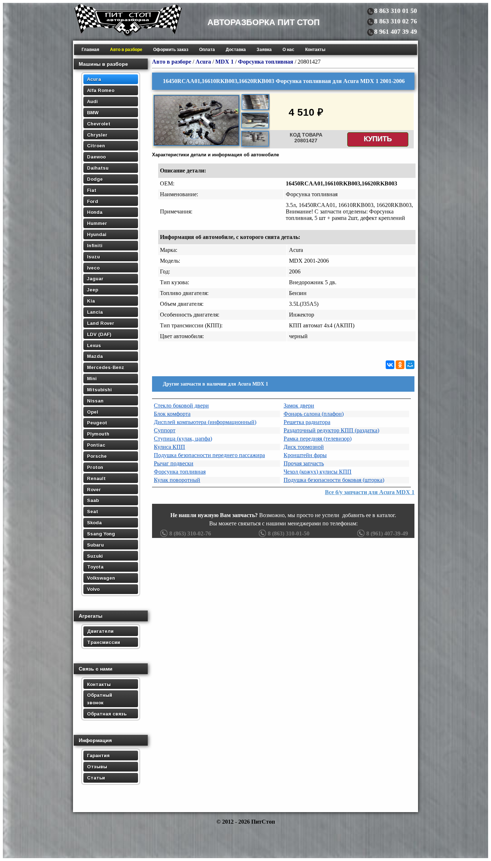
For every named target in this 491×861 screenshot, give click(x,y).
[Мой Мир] (410, 364)
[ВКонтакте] (390, 364)
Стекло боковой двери (181, 405)
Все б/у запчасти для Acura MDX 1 (369, 492)
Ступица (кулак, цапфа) (183, 439)
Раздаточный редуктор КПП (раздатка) (331, 430)
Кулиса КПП (169, 447)
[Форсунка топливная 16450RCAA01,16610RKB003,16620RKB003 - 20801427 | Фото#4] (255, 145)
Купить (378, 139)
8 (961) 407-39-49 (387, 533)
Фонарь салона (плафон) (314, 414)
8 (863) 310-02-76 (190, 533)
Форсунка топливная (180, 472)
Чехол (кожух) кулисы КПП (318, 472)
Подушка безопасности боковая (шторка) (334, 480)
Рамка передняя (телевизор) (318, 439)
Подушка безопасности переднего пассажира (209, 455)
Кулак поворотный (177, 480)
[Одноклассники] (400, 364)
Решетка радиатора (307, 422)
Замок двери (299, 405)
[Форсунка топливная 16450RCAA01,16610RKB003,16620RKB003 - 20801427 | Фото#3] (255, 127)
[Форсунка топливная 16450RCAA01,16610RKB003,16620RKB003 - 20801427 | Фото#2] (255, 109)
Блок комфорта (172, 414)
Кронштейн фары (305, 455)
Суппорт (164, 430)
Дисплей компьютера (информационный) (205, 422)
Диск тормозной (304, 447)
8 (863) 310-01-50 (288, 533)
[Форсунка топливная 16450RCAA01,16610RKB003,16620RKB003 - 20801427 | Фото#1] (196, 145)
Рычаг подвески (173, 463)
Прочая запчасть (304, 463)
